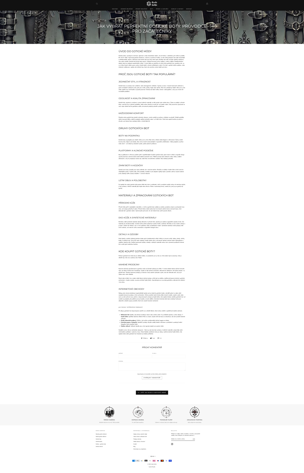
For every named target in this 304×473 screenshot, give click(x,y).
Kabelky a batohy (177, 9)
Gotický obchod (99, 446)
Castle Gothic (148, 280)
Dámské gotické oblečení (101, 434)
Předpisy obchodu (137, 439)
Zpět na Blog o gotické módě (153, 392)
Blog (134, 446)
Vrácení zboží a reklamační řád (140, 436)
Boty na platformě (123, 155)
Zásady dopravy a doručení (139, 441)
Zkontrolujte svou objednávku (139, 449)
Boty (151, 9)
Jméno (121, 353)
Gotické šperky (99, 441)
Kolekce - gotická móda (101, 444)
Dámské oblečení (127, 9)
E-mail (154, 353)
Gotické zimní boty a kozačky (126, 169)
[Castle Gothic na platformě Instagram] (172, 444)
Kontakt (189, 9)
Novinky (115, 9)
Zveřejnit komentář (152, 377)
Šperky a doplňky (162, 9)
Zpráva (121, 361)
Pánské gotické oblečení (101, 436)
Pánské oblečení (141, 9)
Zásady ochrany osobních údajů (140, 434)
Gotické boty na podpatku (125, 140)
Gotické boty (98, 439)
